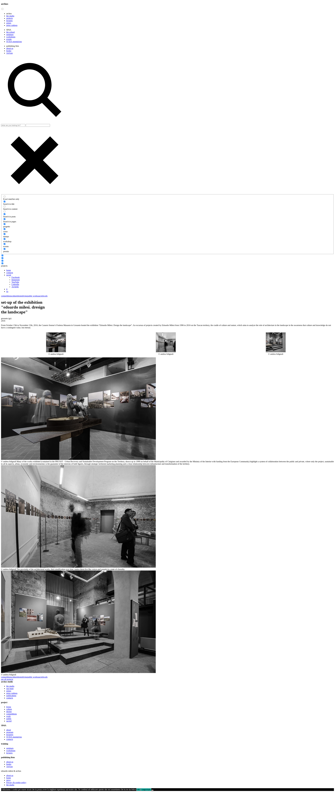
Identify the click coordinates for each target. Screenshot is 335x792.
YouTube (15, 282)
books (8, 51)
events (9, 39)
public (8, 719)
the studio (10, 16)
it (6, 289)
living (25, 296)
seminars (9, 34)
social (8, 275)
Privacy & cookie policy (16, 782)
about (8, 730)
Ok (138, 790)
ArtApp (9, 53)
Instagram (16, 280)
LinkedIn (15, 284)
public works (32, 296)
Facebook (16, 277)
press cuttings (11, 25)
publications (11, 695)
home (8, 270)
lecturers (9, 734)
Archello (15, 287)
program (9, 732)
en (7, 291)
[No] (152, 790)
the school (10, 32)
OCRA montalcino (14, 41)
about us (9, 48)
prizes (8, 23)
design (20, 296)
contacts (9, 273)
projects (9, 18)
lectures (9, 21)
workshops (10, 37)
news (8, 780)
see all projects (7, 679)
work (45, 296)
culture (14, 296)
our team (9, 688)
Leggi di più (146, 790)
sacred (40, 296)
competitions (6, 296)
